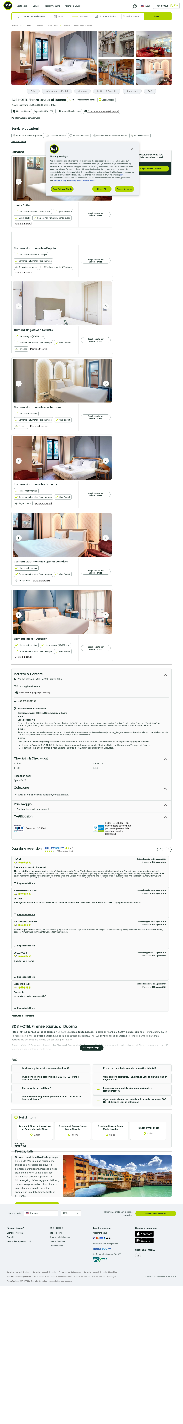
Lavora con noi (56, 1246)
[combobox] (34, 16)
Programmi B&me (52, 6)
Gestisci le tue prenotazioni (19, 1241)
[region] (92, 169)
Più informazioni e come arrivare (25, 118)
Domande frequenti (15, 1233)
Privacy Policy (76, 180)
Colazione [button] (21, 787)
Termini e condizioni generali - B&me (21, 1276)
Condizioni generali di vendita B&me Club (100, 1272)
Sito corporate (56, 1233)
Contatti (10, 1237)
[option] (62, 303)
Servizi (36, 6)
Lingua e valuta (14, 1213)
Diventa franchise (57, 1241)
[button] (107, 16)
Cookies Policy (59, 180)
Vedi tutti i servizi (18, 141)
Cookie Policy (89, 180)
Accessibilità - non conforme (60, 1281)
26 (165, 79)
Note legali (111, 1276)
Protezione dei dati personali (70, 1272)
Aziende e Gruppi (73, 6)
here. (122, 174)
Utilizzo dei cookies (82, 1276)
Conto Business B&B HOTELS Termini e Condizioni (27, 1281)
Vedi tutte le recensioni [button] (22, 1016)
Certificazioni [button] (23, 816)
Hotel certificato (23, 111)
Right (106, 306)
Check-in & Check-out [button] (31, 758)
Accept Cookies (124, 188)
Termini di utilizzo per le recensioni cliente (55, 1276)
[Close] (132, 149)
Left (19, 182)
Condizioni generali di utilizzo (18, 1272)
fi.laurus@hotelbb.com (70, 111)
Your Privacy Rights (62, 189)
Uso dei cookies (98, 1276)
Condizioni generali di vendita (44, 1272)
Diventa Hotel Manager (60, 1237)
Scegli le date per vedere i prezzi (145, 168)
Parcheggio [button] (23, 804)
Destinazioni (22, 6)
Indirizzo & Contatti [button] (28, 674)
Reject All (102, 188)
